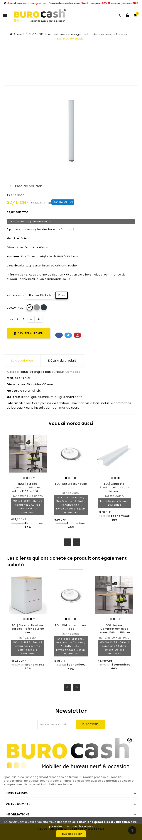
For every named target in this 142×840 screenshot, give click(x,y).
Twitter (68, 335)
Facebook (59, 335)
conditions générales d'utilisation (103, 822)
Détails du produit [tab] (62, 360)
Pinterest (77, 335)
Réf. (10, 195)
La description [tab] (22, 360)
